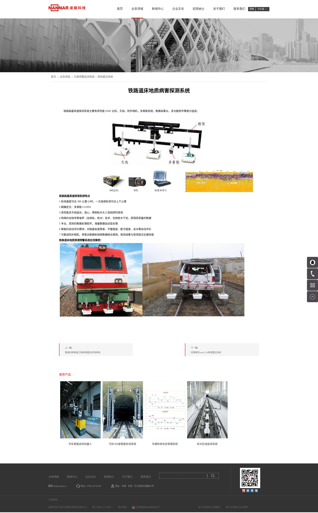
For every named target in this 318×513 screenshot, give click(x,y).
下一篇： (206, 350)
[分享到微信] (248, 490)
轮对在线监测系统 (207, 444)
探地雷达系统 (105, 76)
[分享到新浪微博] (243, 490)
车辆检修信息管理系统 (165, 444)
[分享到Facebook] (252, 490)
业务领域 (65, 76)
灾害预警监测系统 (84, 76)
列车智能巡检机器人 (80, 444)
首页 (120, 8)
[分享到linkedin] (256, 490)
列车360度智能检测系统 (122, 444)
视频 (252, 9)
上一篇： (82, 350)
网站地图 (122, 507)
